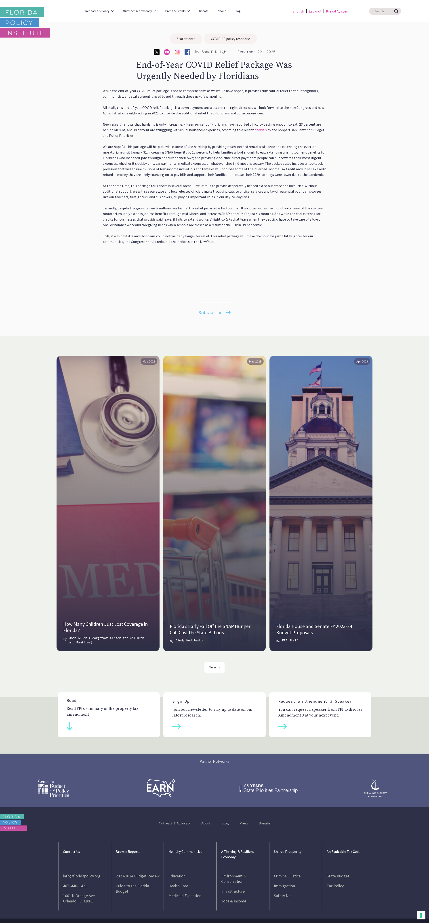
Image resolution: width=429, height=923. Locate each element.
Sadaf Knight (215, 51)
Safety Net (283, 895)
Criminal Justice (287, 876)
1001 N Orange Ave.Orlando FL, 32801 (79, 898)
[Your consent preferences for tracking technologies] (421, 915)
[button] (99, 9)
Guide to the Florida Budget (132, 888)
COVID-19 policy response (230, 38)
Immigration (284, 885)
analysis (260, 130)
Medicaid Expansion (184, 895)
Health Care (178, 885)
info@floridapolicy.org (81, 876)
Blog (238, 11)
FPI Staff (290, 640)
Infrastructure (233, 891)
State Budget (338, 876)
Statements (186, 38)
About (222, 11)
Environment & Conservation (233, 878)
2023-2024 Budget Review (138, 876)
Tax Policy (335, 885)
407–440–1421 (75, 885)
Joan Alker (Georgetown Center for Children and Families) (106, 640)
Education (176, 876)
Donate (204, 11)
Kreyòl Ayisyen (337, 11)
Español (315, 11)
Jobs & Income (233, 901)
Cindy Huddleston (190, 640)
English (298, 11)
